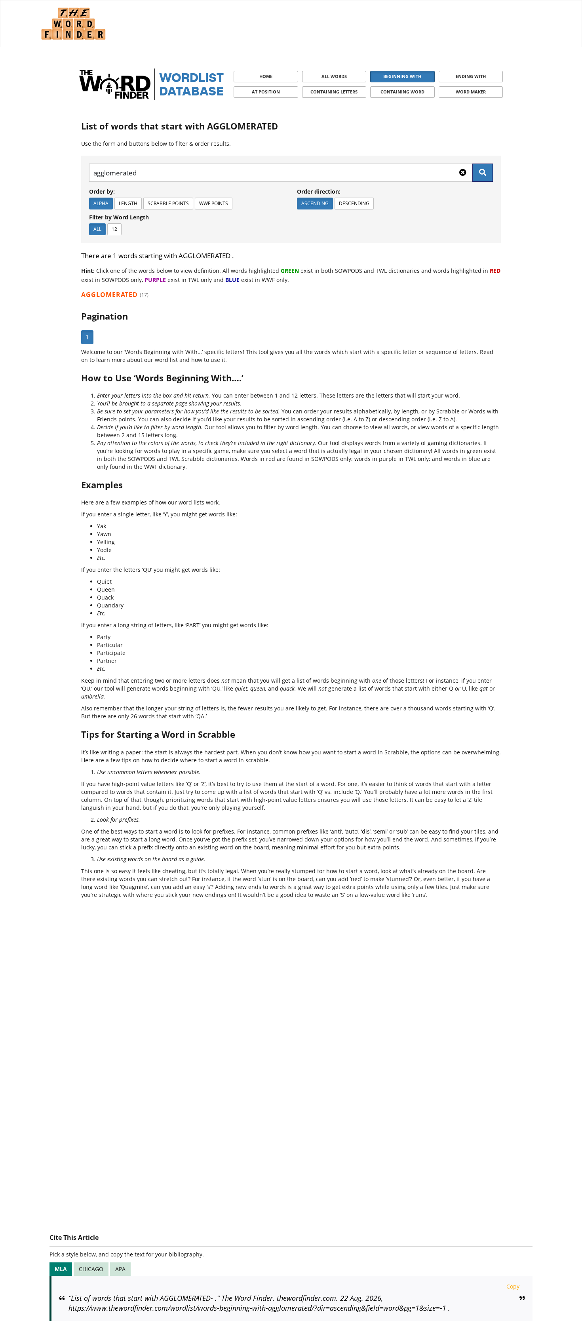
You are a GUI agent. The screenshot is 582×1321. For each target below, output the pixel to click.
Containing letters (334, 92)
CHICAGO (91, 1269)
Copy (512, 1286)
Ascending (315, 203)
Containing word (402, 92)
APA (120, 1269)
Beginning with (402, 76)
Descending (354, 203)
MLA (61, 1269)
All (97, 229)
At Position (266, 92)
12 (114, 229)
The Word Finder (73, 23)
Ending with (471, 76)
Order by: (102, 191)
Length (128, 203)
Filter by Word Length (119, 217)
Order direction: (318, 191)
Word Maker (471, 92)
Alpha (100, 203)
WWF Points (213, 203)
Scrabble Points (168, 203)
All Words (334, 76)
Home (265, 76)
